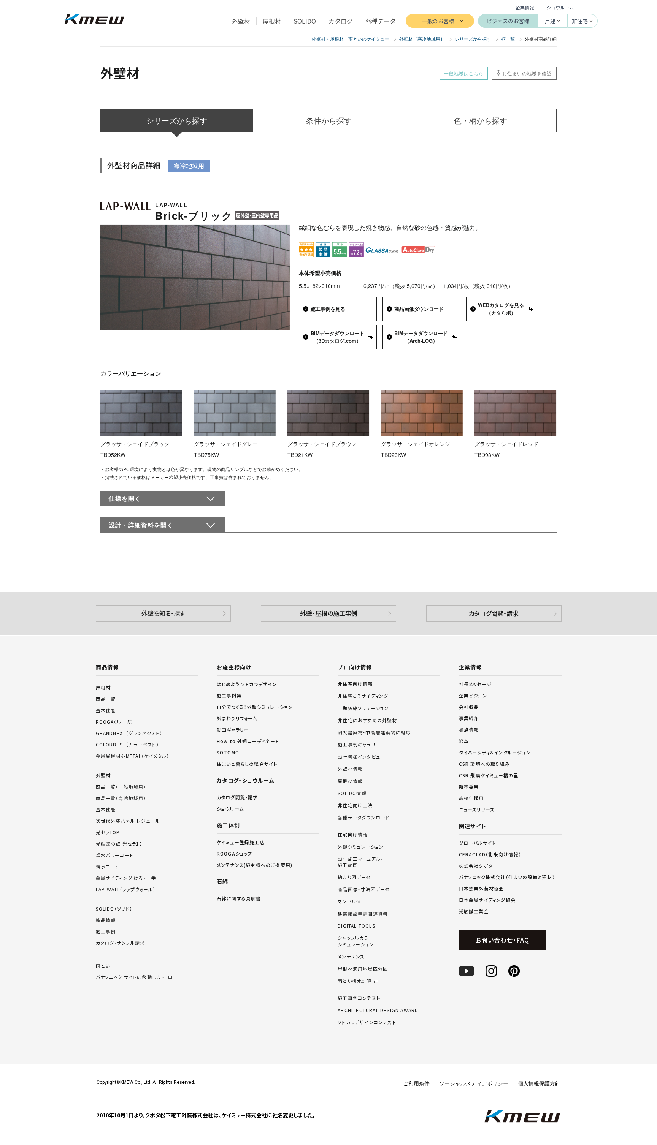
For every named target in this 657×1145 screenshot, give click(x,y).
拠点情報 (469, 729)
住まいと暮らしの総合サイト (247, 764)
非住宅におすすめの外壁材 (367, 720)
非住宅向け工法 (355, 805)
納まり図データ (354, 877)
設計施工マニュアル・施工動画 (360, 862)
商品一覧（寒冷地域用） (121, 798)
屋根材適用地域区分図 (363, 969)
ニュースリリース (477, 809)
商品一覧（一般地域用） (121, 786)
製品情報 (106, 920)
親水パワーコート (115, 855)
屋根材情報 (350, 781)
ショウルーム (560, 7)
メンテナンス (351, 957)
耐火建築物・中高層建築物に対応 (374, 732)
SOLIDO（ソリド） (114, 908)
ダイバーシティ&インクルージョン (495, 752)
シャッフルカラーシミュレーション (356, 941)
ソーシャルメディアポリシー (473, 1083)
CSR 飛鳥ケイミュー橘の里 (489, 775)
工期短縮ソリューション (363, 708)
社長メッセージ (475, 684)
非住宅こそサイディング (363, 696)
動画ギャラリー (233, 729)
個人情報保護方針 (539, 1083)
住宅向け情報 (353, 835)
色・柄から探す (480, 120)
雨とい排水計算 (355, 981)
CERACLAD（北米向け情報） (490, 854)
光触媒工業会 (474, 911)
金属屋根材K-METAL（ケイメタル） (133, 756)
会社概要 (469, 707)
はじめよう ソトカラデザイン (247, 684)
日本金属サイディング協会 (487, 900)
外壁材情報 (350, 769)
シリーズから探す (176, 120)
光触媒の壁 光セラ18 (119, 843)
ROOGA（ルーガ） (115, 721)
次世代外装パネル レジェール (128, 821)
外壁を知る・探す (163, 613)
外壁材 (103, 775)
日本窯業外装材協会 (481, 888)
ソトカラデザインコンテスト (367, 1022)
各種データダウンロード (364, 817)
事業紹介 (469, 718)
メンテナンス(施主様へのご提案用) (254, 865)
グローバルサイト (477, 843)
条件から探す (329, 120)
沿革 (464, 741)
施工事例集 (229, 695)
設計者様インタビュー (361, 757)
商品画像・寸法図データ (363, 889)
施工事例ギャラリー (359, 745)
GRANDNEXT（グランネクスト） (129, 733)
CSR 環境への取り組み (484, 764)
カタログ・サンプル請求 (120, 942)
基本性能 (106, 710)
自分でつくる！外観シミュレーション (255, 707)
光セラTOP (108, 832)
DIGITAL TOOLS (356, 926)
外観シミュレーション (361, 847)
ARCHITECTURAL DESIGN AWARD (378, 1010)
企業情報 (525, 7)
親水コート (107, 866)
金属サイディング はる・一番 (126, 878)
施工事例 (106, 931)
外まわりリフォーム (237, 718)
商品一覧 (106, 699)
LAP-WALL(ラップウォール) (125, 889)
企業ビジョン (473, 695)
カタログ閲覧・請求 (494, 613)
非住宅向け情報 (355, 684)
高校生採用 (471, 798)
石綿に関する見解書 (239, 898)
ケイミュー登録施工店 (241, 842)
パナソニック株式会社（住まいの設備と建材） (507, 877)
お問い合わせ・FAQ (502, 939)
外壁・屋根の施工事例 (328, 613)
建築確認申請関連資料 (363, 914)
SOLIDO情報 (352, 793)
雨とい (131, 971)
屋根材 (103, 687)
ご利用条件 (416, 1083)
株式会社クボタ (476, 865)
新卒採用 (469, 786)
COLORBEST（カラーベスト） (127, 744)
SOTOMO (228, 752)
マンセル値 (349, 901)
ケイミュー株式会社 (93, 20)
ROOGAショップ (234, 853)
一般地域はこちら (464, 73)
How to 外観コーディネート (248, 741)
